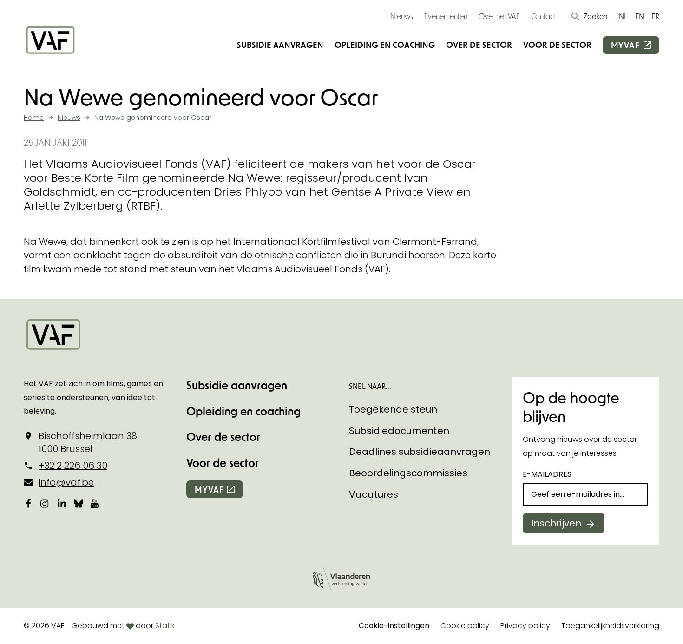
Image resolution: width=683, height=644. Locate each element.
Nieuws (401, 16)
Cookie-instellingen (394, 625)
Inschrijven (556, 523)
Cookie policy (464, 625)
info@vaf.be (66, 482)
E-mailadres (547, 474)
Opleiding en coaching (385, 44)
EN (639, 16)
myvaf (625, 45)
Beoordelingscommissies (408, 473)
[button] (589, 16)
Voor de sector (557, 44)
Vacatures (373, 494)
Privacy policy (525, 625)
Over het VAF (499, 16)
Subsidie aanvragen (280, 44)
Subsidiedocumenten (399, 430)
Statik (165, 625)
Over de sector (479, 44)
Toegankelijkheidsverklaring (610, 625)
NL (623, 16)
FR (655, 16)
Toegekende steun (393, 409)
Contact (543, 16)
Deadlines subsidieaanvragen (419, 451)
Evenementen (445, 16)
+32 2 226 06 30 (73, 465)
